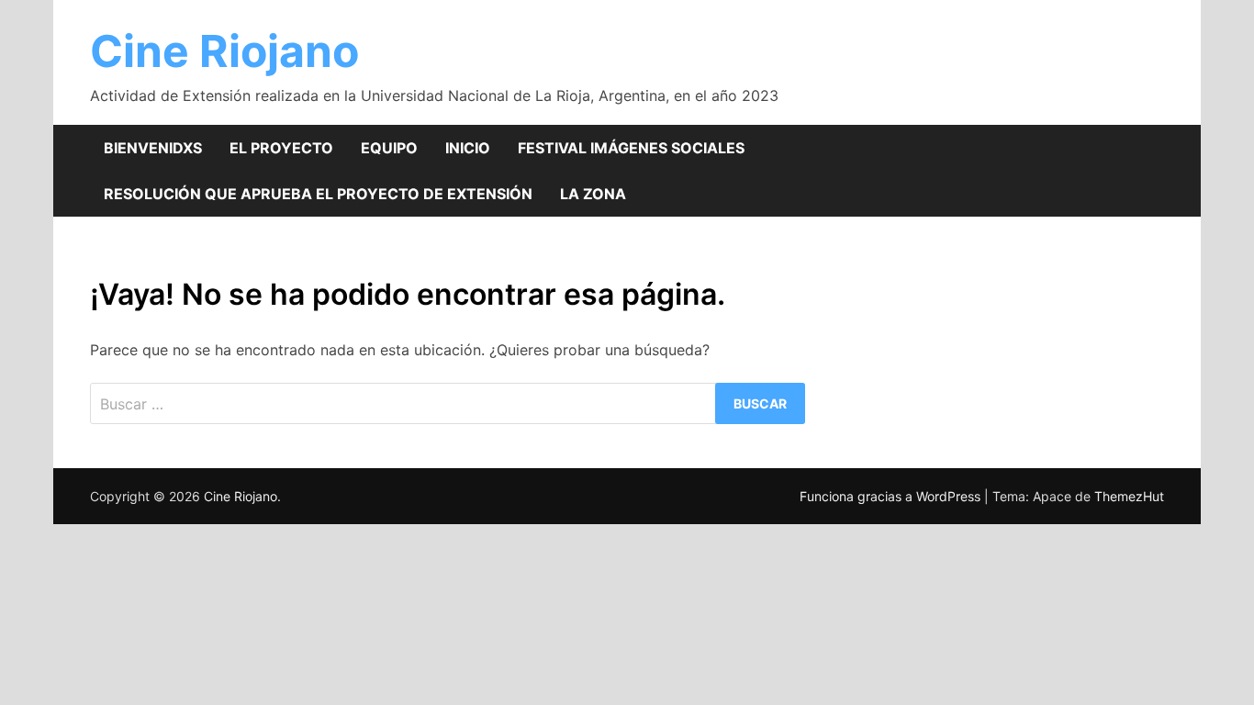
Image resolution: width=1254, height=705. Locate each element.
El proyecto (281, 148)
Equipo (389, 148)
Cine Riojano (224, 51)
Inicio (467, 148)
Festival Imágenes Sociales (631, 148)
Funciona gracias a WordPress (892, 496)
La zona (593, 194)
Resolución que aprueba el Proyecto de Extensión (318, 194)
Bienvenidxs (153, 148)
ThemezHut (1129, 496)
